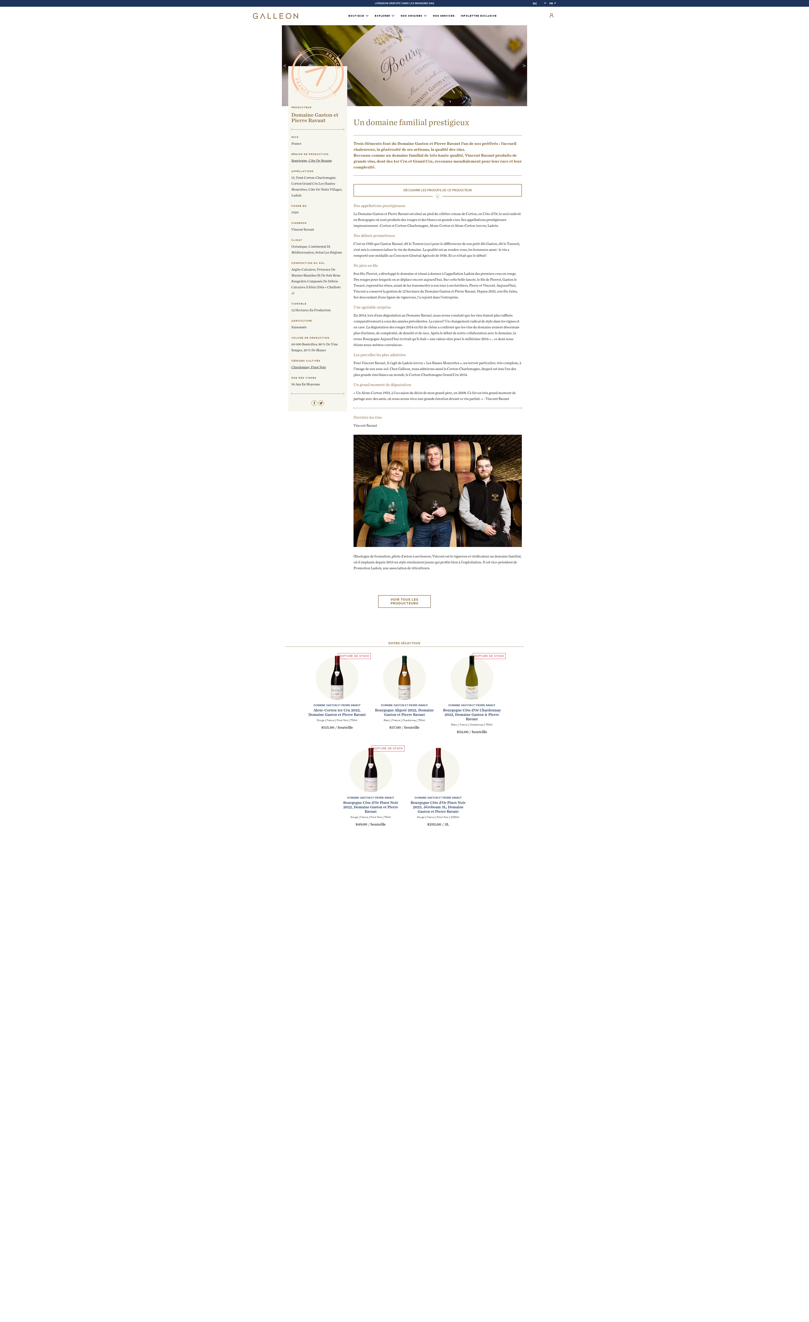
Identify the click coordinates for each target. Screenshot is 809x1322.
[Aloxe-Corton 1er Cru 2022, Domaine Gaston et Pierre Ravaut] (337, 686)
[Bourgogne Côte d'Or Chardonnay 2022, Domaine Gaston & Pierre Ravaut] (472, 686)
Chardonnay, (301, 367)
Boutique (356, 16)
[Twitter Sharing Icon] (321, 403)
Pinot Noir (318, 367)
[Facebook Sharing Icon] (314, 403)
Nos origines (411, 16)
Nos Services (444, 16)
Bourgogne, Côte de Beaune (311, 161)
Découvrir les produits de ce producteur (437, 190)
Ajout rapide (337, 702)
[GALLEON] (275, 17)
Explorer (382, 16)
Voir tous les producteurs (404, 601)
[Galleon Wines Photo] (404, 686)
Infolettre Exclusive (479, 16)
